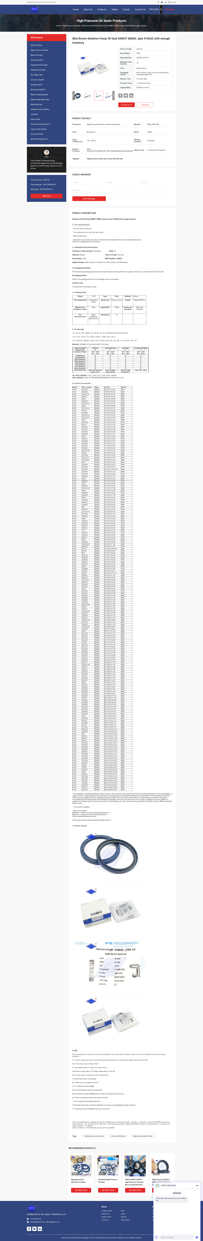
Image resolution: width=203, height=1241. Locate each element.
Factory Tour (106, 1214)
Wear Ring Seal (36, 104)
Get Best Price (126, 105)
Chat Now (47, 196)
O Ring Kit (34, 114)
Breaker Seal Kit (37, 85)
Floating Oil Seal (37, 60)
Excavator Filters (37, 134)
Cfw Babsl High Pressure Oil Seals (107, 1181)
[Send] (197, 1237)
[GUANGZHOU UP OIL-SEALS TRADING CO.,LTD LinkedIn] (166, 2)
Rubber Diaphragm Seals (40, 99)
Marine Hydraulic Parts (39, 139)
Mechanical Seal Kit (38, 90)
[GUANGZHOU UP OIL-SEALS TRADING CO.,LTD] (34, 9)
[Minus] (197, 1185)
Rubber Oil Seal (36, 45)
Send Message (89, 199)
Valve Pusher (36, 119)
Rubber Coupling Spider (39, 95)
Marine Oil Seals (37, 55)
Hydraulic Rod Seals (38, 70)
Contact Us (105, 1220)
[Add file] (156, 1237)
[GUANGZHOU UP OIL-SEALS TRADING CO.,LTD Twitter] (162, 2)
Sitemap (123, 1217)
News (123, 1211)
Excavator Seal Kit (37, 80)
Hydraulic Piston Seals (39, 65)
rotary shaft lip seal (118, 1136)
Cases (123, 1214)
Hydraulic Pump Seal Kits (40, 109)
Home (58, 26)
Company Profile (107, 1211)
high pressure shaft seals (142, 1136)
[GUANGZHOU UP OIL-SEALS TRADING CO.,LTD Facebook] (158, 2)
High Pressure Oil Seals (71, 26)
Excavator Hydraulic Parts (40, 124)
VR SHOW (153, 9)
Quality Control (106, 1217)
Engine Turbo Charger (39, 129)
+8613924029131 (46, 189)
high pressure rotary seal (94, 1136)
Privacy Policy (125, 1220)
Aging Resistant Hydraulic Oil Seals (78, 1181)
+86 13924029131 (50, 184)
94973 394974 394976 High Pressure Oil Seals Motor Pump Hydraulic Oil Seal (135, 1182)
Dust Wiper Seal (37, 75)
